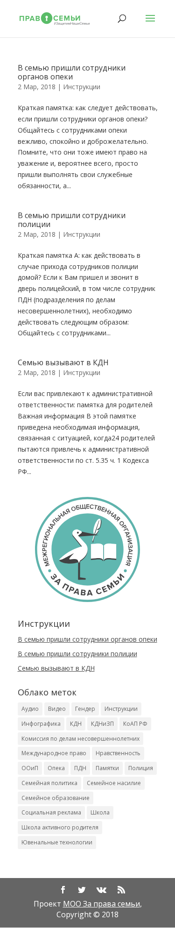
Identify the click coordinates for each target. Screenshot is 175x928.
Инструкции (81, 86)
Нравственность (118, 753)
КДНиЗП (102, 724)
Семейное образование (55, 798)
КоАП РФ (135, 724)
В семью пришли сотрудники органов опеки (72, 72)
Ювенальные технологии (56, 842)
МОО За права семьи (101, 904)
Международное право (53, 753)
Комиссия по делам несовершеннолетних (80, 739)
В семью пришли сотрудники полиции (72, 219)
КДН (76, 724)
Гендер (85, 709)
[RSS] (121, 890)
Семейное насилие (114, 783)
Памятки (107, 768)
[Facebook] (63, 890)
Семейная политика (49, 783)
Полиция (140, 768)
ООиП (29, 768)
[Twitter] (81, 890)
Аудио (30, 709)
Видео (57, 709)
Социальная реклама (51, 812)
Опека (56, 768)
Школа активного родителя (59, 827)
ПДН (80, 768)
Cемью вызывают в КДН (63, 362)
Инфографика (41, 724)
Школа (100, 812)
